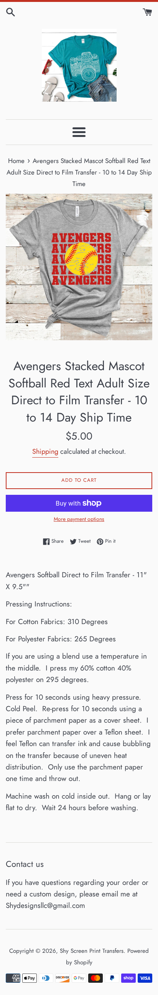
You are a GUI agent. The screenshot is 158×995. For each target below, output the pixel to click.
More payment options (79, 519)
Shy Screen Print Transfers (91, 951)
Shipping (45, 451)
